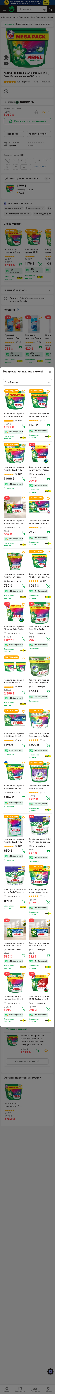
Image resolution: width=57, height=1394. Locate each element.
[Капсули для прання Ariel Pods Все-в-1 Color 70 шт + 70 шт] (15, 666)
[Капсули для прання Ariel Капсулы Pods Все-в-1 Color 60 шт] (40, 720)
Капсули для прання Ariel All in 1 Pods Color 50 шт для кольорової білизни (14, 576)
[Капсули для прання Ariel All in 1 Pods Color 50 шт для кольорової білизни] (15, 561)
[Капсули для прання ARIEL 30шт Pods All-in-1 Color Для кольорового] (40, 507)
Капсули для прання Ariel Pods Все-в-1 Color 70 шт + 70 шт (14, 682)
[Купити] (23, 426)
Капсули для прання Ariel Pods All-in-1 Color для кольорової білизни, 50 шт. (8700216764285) (14, 841)
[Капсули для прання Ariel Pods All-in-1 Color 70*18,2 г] (15, 772)
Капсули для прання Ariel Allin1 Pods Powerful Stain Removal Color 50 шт (39, 628)
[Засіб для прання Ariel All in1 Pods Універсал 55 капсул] (15, 876)
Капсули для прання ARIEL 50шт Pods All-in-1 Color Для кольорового (39, 415)
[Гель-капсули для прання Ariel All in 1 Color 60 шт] (15, 983)
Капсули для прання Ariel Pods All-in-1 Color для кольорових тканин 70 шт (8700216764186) (15, 469)
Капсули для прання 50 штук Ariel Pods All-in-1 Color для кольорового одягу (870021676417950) (39, 469)
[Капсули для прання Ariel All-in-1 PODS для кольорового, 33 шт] (15, 507)
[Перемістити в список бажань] (23, 391)
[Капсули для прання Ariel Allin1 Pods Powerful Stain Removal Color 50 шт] (40, 613)
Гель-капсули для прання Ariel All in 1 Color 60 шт (13, 998)
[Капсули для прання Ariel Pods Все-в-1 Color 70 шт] (40, 772)
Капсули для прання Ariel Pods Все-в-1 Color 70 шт (39, 787)
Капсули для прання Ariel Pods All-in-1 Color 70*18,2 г (14, 787)
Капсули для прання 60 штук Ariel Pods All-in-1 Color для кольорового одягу (14, 628)
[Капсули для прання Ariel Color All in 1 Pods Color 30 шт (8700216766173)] (15, 720)
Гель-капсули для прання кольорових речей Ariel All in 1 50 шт (39, 891)
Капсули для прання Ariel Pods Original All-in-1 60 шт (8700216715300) (39, 682)
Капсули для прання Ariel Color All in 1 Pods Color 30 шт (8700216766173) (14, 735)
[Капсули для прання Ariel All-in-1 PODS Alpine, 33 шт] (15, 930)
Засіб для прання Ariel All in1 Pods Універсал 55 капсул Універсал (39, 841)
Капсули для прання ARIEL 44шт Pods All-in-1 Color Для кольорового (39, 576)
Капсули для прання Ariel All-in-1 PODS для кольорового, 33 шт (15, 522)
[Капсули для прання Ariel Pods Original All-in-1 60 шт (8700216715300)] (40, 666)
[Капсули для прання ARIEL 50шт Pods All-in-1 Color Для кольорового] (40, 400)
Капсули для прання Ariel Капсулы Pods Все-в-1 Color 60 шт (39, 735)
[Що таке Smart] (23, 437)
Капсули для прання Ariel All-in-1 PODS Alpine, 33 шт (14, 945)
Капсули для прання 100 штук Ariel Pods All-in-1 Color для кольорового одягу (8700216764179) (14, 415)
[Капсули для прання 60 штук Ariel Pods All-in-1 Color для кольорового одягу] (15, 613)
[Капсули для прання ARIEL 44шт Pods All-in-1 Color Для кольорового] (40, 561)
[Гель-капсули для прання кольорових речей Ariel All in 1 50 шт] (40, 876)
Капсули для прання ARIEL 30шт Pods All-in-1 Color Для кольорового (39, 522)
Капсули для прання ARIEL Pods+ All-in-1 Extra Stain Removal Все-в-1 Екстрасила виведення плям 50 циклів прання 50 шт (39, 998)
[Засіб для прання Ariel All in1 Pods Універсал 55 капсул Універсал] (40, 826)
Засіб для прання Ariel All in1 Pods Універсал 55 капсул (15, 891)
